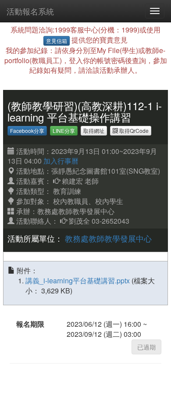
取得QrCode (133, 130)
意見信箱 (56, 40)
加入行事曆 (60, 161)
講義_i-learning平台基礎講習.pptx (78, 280)
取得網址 (93, 130)
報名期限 (30, 324)
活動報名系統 (30, 11)
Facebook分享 (27, 130)
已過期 (146, 347)
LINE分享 (64, 130)
